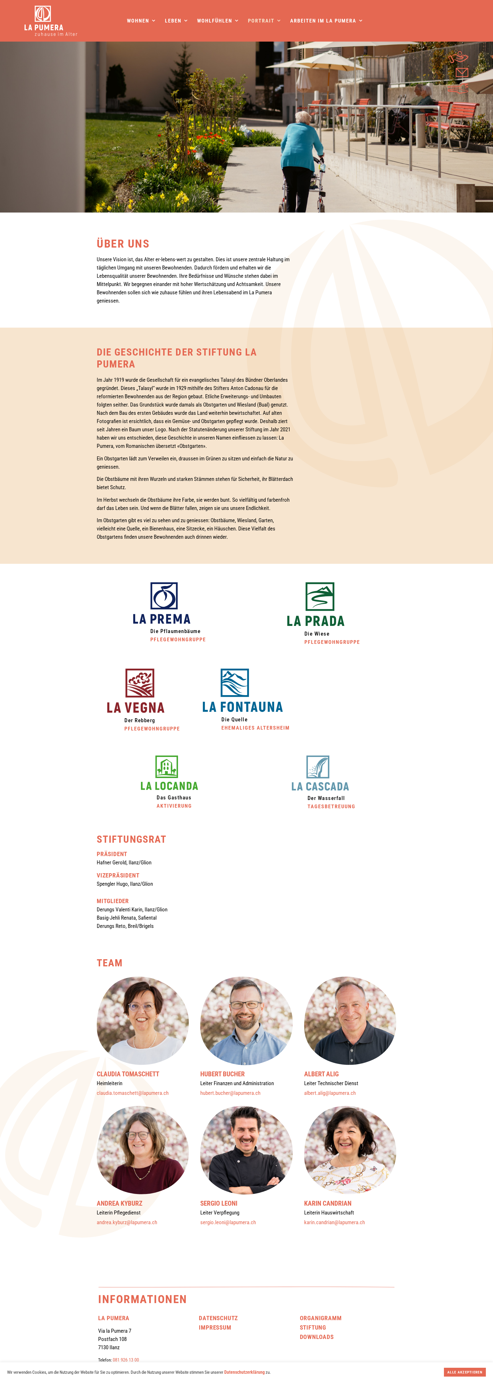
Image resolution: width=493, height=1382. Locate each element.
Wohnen (138, 21)
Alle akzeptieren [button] (464, 1372)
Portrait (261, 21)
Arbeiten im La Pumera (323, 21)
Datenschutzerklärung (244, 1372)
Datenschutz (218, 1318)
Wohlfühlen (214, 21)
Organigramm (321, 1318)
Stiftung (313, 1327)
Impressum (215, 1327)
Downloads (317, 1336)
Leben (173, 21)
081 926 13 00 (126, 1360)
